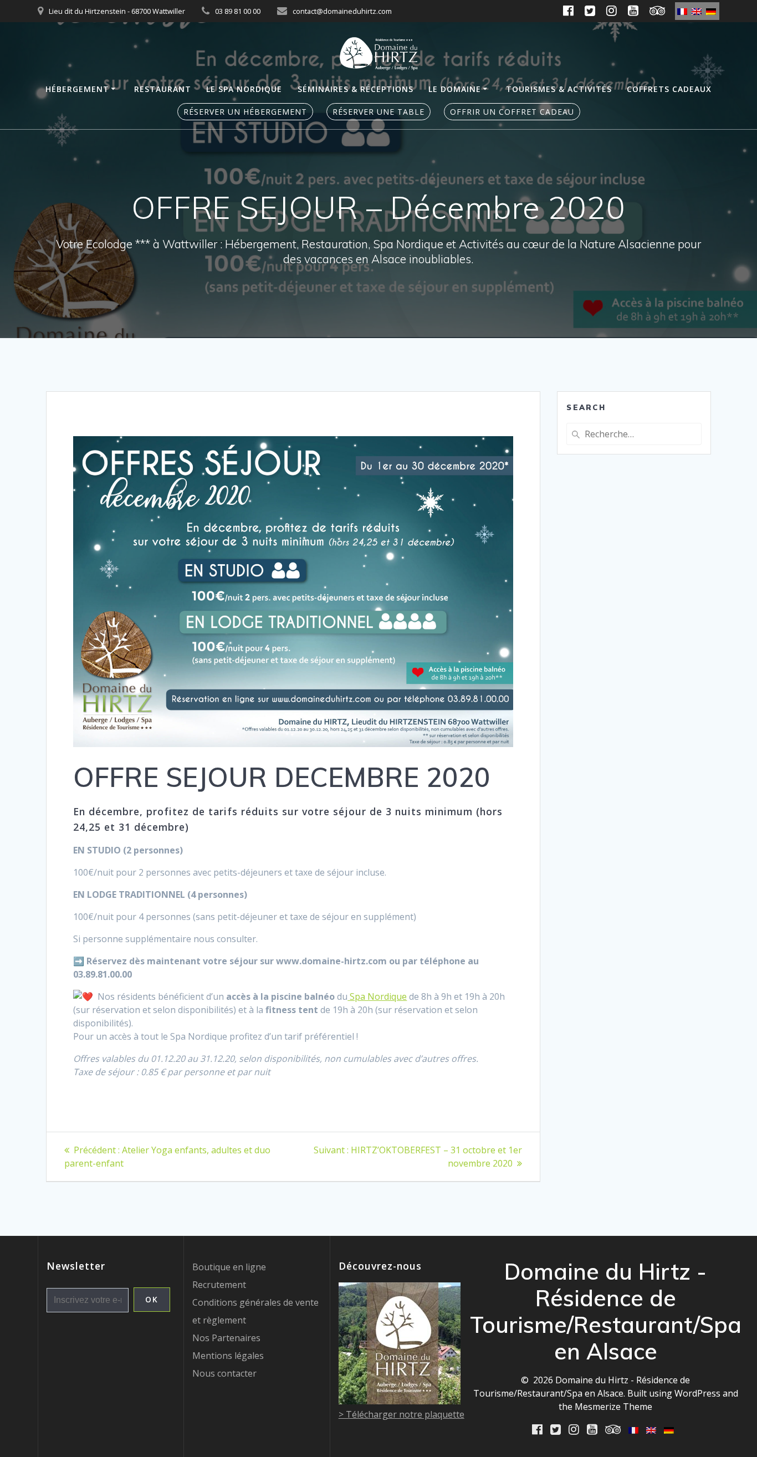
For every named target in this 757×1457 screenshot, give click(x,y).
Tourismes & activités (559, 89)
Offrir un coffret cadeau (512, 111)
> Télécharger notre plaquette (401, 1414)
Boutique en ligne (229, 1267)
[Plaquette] (400, 1401)
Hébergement (77, 89)
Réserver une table (378, 111)
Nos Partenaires (226, 1338)
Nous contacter (224, 1373)
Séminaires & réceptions (355, 89)
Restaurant (162, 89)
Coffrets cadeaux (669, 89)
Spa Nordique (377, 996)
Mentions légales (228, 1355)
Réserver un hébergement (245, 111)
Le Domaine (454, 89)
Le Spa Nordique (244, 89)
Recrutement (219, 1285)
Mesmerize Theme (613, 1406)
